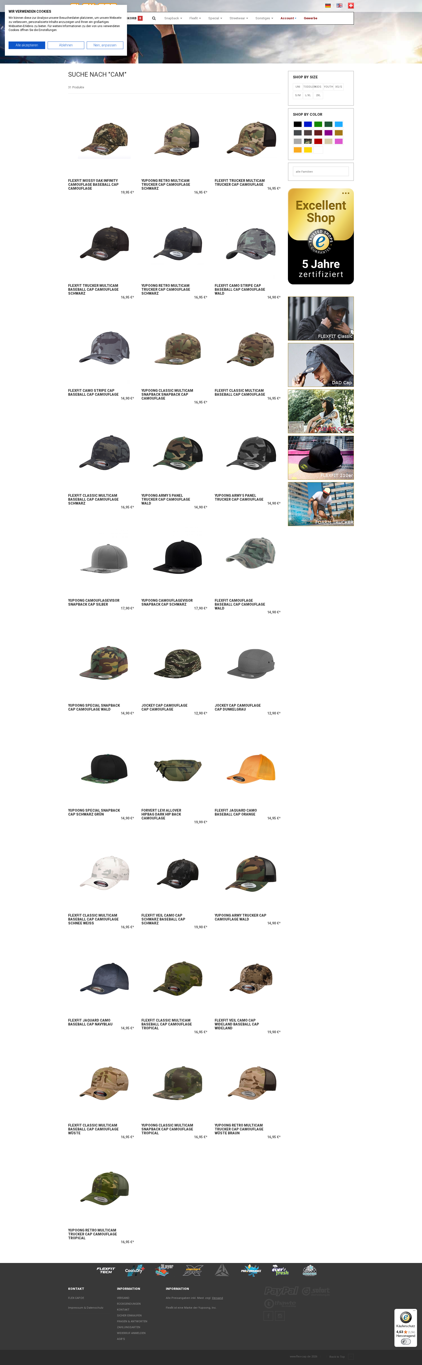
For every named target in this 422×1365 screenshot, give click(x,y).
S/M (298, 95)
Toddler (308, 86)
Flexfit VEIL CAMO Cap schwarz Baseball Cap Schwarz (163, 919)
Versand (123, 1298)
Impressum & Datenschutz (85, 1307)
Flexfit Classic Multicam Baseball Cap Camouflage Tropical (166, 1024)
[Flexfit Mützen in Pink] (339, 141)
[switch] (406, 1341)
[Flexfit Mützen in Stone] (328, 141)
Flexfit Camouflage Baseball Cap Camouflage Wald (240, 604)
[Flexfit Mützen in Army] (308, 141)
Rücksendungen (129, 1303)
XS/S (338, 86)
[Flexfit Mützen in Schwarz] (298, 124)
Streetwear (238, 18)
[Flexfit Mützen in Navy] (308, 124)
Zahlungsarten (128, 1327)
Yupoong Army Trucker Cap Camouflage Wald (240, 917)
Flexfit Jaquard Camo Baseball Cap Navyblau (90, 1022)
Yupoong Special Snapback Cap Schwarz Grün (94, 812)
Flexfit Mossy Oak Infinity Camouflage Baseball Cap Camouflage (93, 184)
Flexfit (194, 18)
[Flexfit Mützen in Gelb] (308, 150)
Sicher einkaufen (129, 1315)
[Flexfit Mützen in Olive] (328, 124)
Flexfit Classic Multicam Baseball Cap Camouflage (240, 392)
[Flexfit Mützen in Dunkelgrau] (298, 132)
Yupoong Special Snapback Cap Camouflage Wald (94, 707)
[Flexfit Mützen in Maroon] (318, 132)
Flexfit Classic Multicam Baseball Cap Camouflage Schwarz (93, 499)
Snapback (172, 18)
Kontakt (123, 1309)
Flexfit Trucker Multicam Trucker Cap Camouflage (240, 182)
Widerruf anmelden (131, 1333)
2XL (318, 95)
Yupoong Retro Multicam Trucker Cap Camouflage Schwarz (165, 184)
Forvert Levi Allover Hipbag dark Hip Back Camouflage (161, 814)
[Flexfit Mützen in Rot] (318, 141)
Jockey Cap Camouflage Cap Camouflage (164, 707)
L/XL (308, 95)
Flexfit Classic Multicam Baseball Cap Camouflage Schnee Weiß (93, 919)
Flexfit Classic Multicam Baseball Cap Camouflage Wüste (93, 1129)
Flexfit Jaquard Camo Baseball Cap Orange (236, 812)
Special (214, 18)
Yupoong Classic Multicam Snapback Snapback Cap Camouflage (167, 394)
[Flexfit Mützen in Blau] (339, 124)
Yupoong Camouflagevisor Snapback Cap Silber (93, 602)
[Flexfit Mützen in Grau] (298, 141)
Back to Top (337, 1356)
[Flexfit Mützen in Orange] (298, 150)
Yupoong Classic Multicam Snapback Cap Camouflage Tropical (167, 1129)
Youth (328, 86)
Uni (297, 86)
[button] (288, 18)
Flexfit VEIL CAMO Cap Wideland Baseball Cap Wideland (237, 1024)
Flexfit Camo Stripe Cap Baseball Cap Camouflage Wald (240, 289)
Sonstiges (263, 18)
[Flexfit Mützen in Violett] (328, 132)
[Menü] (414, 1312)
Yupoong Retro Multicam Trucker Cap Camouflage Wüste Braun (239, 1129)
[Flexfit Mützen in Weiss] (318, 150)
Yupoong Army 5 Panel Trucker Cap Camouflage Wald (165, 499)
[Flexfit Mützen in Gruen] (318, 124)
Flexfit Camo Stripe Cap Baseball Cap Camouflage (93, 392)
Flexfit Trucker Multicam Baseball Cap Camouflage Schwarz (93, 289)
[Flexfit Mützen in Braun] (308, 132)
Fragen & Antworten (132, 1321)
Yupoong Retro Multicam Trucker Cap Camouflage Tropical (92, 1234)
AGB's (121, 1339)
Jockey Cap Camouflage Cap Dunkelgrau (238, 707)
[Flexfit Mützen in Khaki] (339, 132)
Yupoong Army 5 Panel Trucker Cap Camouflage (239, 497)
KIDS (318, 86)
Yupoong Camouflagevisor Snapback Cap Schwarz (167, 602)
